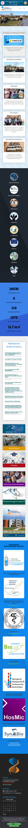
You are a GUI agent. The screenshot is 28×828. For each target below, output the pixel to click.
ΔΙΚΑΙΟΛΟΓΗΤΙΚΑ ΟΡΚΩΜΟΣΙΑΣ (12, 401)
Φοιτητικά (19, 356)
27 (9, 810)
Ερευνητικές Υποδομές (14, 195)
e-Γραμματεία (14, 235)
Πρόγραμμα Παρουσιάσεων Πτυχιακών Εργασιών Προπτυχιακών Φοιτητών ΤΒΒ (14, 396)
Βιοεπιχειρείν (14, 661)
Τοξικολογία (14, 631)
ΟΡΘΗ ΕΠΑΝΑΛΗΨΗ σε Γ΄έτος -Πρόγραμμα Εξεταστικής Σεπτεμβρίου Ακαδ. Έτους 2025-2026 (13, 364)
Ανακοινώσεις (14, 356)
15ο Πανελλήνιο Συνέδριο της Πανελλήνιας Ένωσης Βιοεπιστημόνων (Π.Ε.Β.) (13, 376)
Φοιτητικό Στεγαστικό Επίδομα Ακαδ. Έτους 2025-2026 (13, 383)
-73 (13, 793)
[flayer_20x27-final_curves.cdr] (14, 536)
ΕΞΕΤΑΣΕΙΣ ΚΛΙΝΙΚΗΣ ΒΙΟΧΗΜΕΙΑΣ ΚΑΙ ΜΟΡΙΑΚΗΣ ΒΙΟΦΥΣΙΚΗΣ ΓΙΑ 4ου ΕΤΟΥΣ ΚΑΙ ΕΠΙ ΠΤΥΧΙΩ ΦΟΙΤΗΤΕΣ (13, 406)
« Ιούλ (4, 814)
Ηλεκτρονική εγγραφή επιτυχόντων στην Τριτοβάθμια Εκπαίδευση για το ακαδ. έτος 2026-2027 (13, 354)
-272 (19, 1)
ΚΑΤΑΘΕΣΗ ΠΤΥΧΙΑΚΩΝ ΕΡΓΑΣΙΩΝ (13, 359)
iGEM (14, 276)
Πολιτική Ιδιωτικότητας (14, 825)
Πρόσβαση (14, 262)
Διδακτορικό (14, 209)
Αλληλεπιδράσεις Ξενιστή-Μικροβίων (14, 723)
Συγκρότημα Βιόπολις (8, 783)
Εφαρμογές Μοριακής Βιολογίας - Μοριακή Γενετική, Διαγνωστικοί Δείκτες (14, 602)
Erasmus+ (14, 248)
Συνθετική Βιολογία (14, 741)
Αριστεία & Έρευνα (14, 182)
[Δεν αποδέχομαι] (26, 822)
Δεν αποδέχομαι (17, 823)
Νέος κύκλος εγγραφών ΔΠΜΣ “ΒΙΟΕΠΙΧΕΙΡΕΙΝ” (12, 370)
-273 (22, 1)
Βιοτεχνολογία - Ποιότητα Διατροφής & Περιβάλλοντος (14, 573)
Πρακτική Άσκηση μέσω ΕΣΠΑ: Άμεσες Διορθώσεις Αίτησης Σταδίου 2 (14, 412)
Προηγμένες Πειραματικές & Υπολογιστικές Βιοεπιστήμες (14, 694)
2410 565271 (15, 1)
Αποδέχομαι (10, 823)
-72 (12, 793)
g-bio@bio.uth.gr (8, 791)
